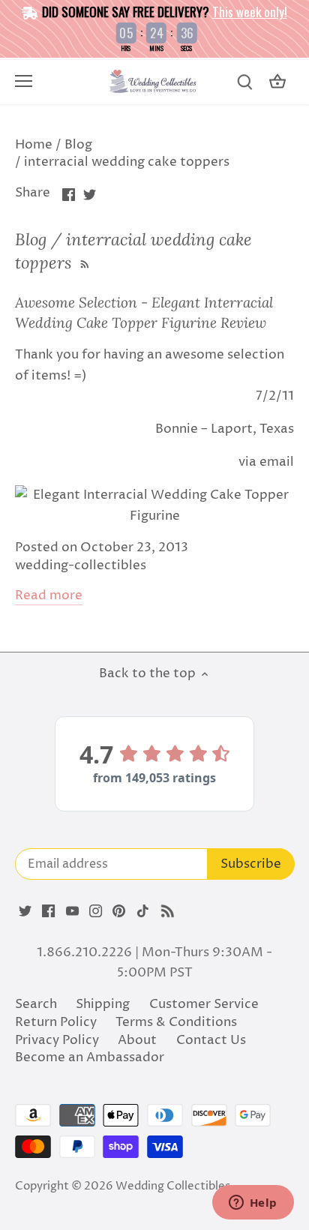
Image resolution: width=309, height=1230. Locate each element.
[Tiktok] (142, 911)
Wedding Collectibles (173, 1186)
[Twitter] (25, 911)
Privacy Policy (57, 1040)
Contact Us (211, 1040)
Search (36, 1004)
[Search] (244, 82)
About (137, 1040)
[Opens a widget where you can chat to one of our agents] (253, 1203)
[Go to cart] (277, 82)
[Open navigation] (23, 81)
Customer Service (204, 1004)
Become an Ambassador (89, 1057)
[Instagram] (95, 911)
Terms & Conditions (176, 1022)
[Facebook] (48, 911)
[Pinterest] (118, 911)
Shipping (103, 1004)
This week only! (249, 11)
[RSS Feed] (83, 262)
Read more (48, 595)
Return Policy (56, 1022)
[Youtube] (72, 911)
